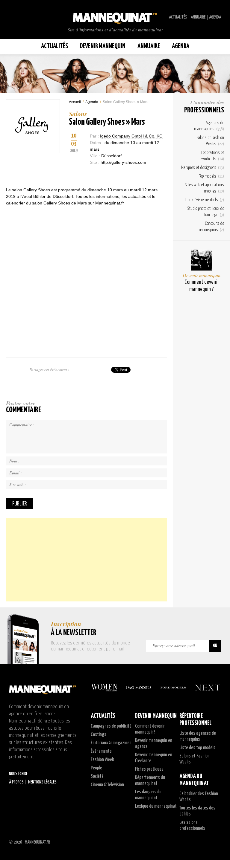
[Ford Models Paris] (173, 687)
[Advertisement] (86, 559)
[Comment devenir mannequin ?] (201, 260)
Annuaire (198, 17)
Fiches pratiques (149, 769)
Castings (98, 734)
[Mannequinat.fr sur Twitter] (12, 17)
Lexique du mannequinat (156, 806)
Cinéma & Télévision (107, 785)
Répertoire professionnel (195, 719)
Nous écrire (18, 774)
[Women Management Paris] (104, 687)
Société (97, 776)
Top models (211, 176)
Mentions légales (42, 782)
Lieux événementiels (204, 200)
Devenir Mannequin (102, 46)
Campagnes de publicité (111, 726)
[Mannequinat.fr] (115, 16)
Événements (101, 751)
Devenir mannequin (201, 275)
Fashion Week (102, 759)
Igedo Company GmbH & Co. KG (131, 136)
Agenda (215, 17)
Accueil (75, 102)
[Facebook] (72, 175)
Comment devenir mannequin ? (201, 285)
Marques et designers (202, 167)
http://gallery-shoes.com (123, 162)
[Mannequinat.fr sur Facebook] (18, 17)
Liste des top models (197, 748)
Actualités (178, 17)
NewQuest (219, 842)
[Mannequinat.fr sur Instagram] (24, 17)
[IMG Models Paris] (138, 687)
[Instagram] (82, 175)
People (96, 768)
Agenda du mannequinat (194, 779)
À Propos (16, 782)
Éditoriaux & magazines (111, 743)
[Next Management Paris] (207, 687)
